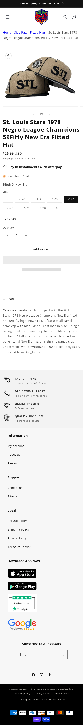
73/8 (56, 200)
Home (7, 32)
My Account (16, 446)
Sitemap (13, 496)
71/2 (71, 199)
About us (14, 454)
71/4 (40, 200)
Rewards (14, 463)
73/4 (28, 208)
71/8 (24, 200)
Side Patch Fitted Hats (30, 32)
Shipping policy (30, 699)
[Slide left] (33, 114)
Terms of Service (19, 547)
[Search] (65, 17)
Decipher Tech (66, 688)
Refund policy (22, 693)
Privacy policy (42, 693)
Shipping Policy (18, 529)
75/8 (12, 208)
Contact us (15, 487)
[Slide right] (50, 114)
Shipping (7, 158)
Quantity (8, 227)
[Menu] (7, 17)
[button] (41, 260)
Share (11, 298)
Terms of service (63, 693)
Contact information (53, 699)
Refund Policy (17, 521)
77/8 (45, 208)
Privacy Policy (17, 538)
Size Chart (9, 218)
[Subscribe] (63, 654)
